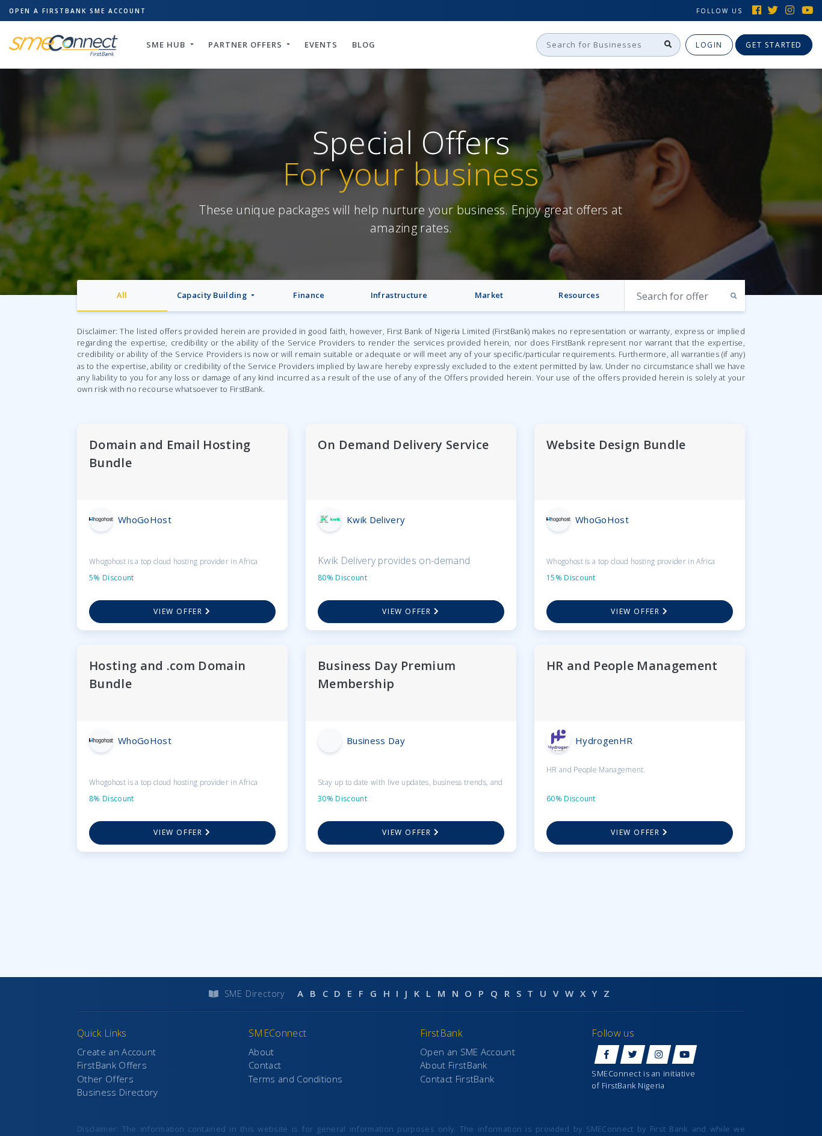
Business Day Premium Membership (387, 674)
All (122, 295)
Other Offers (105, 1079)
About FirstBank (453, 1065)
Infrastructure (399, 295)
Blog (363, 44)
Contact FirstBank (457, 1079)
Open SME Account (77, 11)
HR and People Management (632, 665)
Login (709, 45)
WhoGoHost (145, 520)
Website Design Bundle (616, 444)
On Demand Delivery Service (403, 444)
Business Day (376, 740)
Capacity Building (213, 295)
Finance (308, 295)
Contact (265, 1065)
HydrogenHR (603, 740)
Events (321, 44)
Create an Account (116, 1052)
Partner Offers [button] (246, 44)
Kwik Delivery (376, 520)
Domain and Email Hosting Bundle (170, 453)
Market (489, 295)
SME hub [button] (167, 44)
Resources (578, 295)
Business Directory (117, 1092)
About (261, 1052)
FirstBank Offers (112, 1065)
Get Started (774, 45)
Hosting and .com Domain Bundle (167, 674)
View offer (179, 611)
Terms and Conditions (295, 1079)
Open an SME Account (467, 1052)
